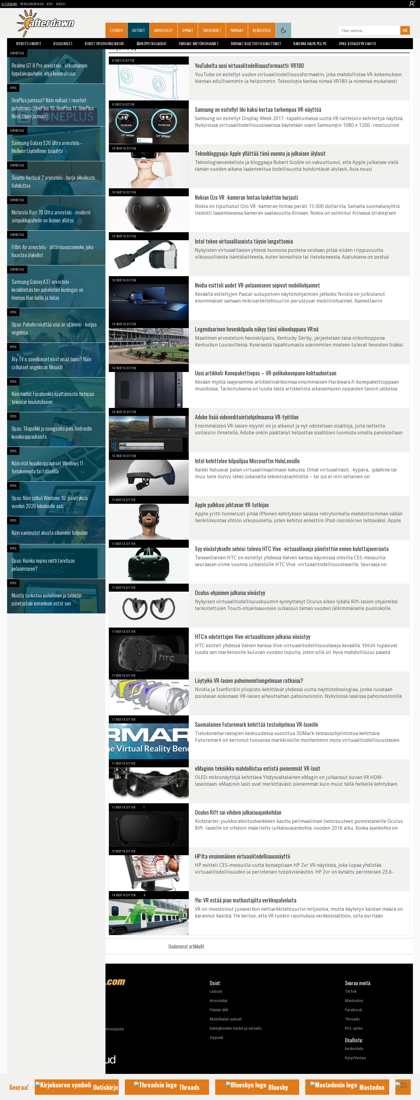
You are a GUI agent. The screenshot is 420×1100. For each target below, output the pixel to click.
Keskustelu (262, 30)
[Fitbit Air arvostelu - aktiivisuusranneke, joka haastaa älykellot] (56, 248)
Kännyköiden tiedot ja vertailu (235, 1028)
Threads (352, 1019)
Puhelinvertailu (32, 4)
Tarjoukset (212, 30)
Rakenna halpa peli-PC (309, 43)
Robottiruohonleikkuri (104, 43)
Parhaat (237, 30)
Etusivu (116, 30)
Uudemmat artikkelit (186, 946)
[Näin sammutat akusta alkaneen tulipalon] (56, 530)
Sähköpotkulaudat (152, 43)
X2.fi (50, 4)
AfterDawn (9, 4)
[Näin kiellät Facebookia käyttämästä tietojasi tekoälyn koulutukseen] (56, 395)
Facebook (353, 1010)
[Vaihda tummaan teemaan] (283, 30)
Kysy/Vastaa (355, 1057)
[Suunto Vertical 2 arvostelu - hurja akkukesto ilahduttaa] (56, 178)
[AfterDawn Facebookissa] (332, 31)
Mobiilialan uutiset (226, 1019)
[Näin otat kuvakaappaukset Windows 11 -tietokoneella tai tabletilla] (56, 464)
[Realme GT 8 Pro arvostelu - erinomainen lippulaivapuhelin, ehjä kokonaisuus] (56, 66)
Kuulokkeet (63, 43)
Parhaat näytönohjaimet (199, 43)
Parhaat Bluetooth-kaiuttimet (256, 43)
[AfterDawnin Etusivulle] (45, 23)
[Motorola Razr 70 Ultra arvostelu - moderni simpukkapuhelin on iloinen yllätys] (56, 213)
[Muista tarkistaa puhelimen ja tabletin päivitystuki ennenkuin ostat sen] (56, 596)
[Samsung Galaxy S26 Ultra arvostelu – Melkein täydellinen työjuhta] (56, 144)
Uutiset (138, 30)
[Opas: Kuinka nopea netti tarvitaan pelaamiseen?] (56, 561)
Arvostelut (163, 30)
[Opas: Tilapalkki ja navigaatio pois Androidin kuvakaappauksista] (56, 429)
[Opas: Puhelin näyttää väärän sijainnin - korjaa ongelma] (56, 325)
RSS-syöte (354, 1028)
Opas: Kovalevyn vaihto (357, 43)
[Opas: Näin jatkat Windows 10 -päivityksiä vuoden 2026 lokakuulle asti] (56, 499)
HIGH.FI (61, 4)
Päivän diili (219, 1010)
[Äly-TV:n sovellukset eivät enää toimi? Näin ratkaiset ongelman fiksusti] (56, 360)
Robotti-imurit (28, 43)
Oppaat (187, 30)
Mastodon (354, 1000)
